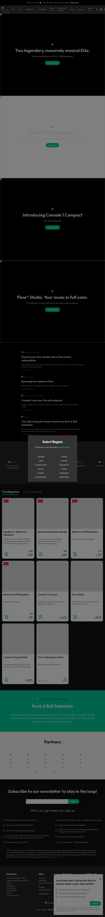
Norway (41, 469)
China (41, 461)
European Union (41, 465)
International (64, 465)
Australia (41, 457)
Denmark (64, 461)
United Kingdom (41, 477)
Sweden (41, 473)
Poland (64, 469)
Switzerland (64, 473)
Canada (64, 457)
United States (64, 447)
